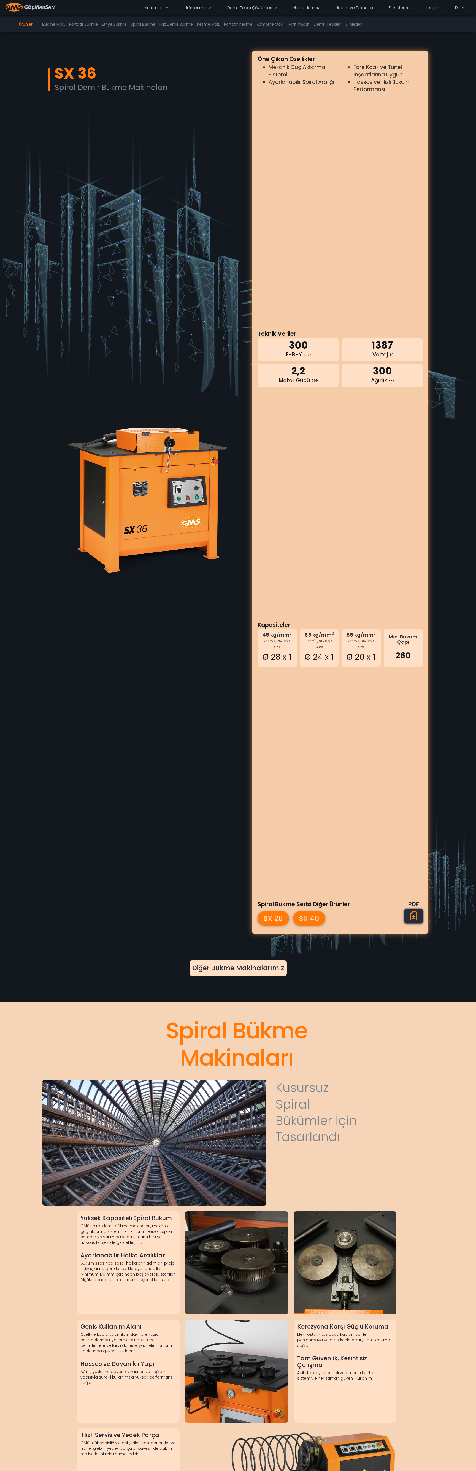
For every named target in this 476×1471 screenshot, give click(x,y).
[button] (156, 7)
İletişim (432, 7)
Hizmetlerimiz (306, 7)
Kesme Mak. (208, 24)
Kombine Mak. (270, 24)
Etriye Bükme (114, 24)
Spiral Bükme (143, 24)
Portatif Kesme (238, 24)
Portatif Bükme (83, 24)
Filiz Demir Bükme (176, 24)
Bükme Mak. (53, 24)
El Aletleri (354, 24)
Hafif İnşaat (299, 24)
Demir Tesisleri (328, 24)
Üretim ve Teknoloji (354, 7)
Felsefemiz (399, 7)
